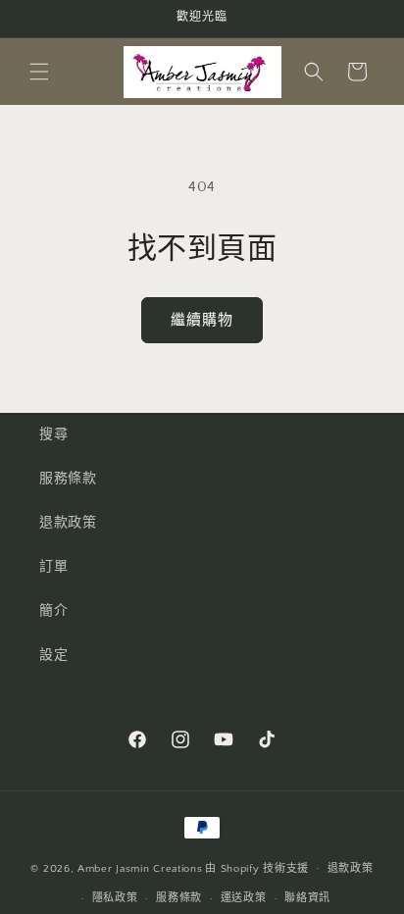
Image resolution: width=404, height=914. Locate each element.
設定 (53, 655)
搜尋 (53, 434)
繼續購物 (202, 320)
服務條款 (67, 478)
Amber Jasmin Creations (139, 868)
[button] (39, 71)
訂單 (53, 567)
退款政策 (67, 523)
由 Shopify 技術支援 (257, 868)
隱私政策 (115, 898)
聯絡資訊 (307, 898)
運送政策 (244, 898)
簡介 (53, 611)
